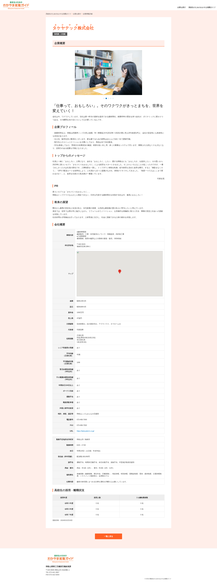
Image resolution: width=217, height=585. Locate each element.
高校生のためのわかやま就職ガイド (58, 14)
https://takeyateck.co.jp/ (85, 431)
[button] (104, 99)
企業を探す (77, 14)
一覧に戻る (108, 536)
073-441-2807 (54, 572)
